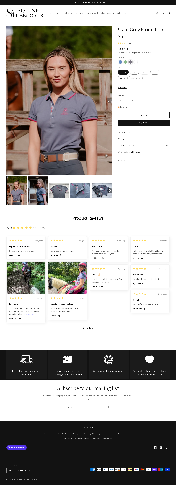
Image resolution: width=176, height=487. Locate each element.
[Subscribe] (108, 407)
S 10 (134, 72)
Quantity (121, 95)
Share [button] (123, 160)
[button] (74, 13)
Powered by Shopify (30, 479)
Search (47, 434)
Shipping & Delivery (92, 434)
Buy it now (144, 122)
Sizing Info (77, 434)
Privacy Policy (124, 434)
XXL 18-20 (135, 78)
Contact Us (66, 434)
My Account (107, 438)
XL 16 (122, 78)
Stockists (96, 438)
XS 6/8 (123, 72)
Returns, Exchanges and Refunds (77, 438)
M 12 (146, 73)
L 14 (155, 72)
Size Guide (122, 87)
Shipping (131, 53)
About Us (56, 434)
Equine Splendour (18, 479)
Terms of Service (109, 434)
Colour (121, 57)
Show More (30, 314)
